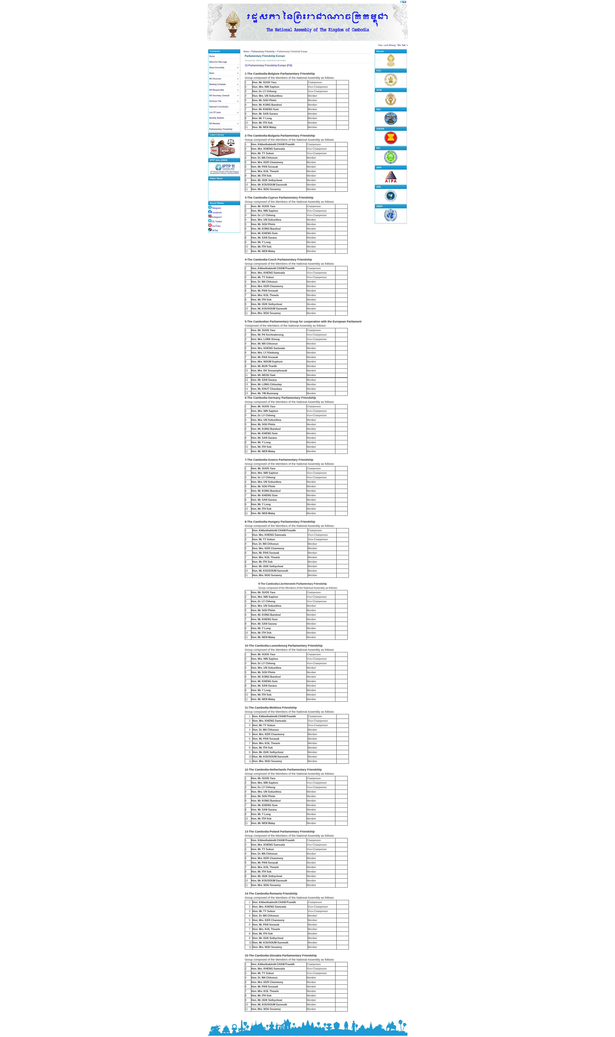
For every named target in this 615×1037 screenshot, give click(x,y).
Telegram (216, 208)
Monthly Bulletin (216, 118)
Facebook (217, 212)
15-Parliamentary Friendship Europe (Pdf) (268, 65)
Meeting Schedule (223, 84)
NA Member (223, 123)
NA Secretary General (223, 95)
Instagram (217, 217)
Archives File (223, 101)
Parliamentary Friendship (220, 129)
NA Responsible (223, 90)
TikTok (215, 230)
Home (212, 56)
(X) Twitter (217, 221)
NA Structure (223, 79)
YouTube (216, 226)
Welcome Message (218, 62)
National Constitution (218, 107)
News (223, 73)
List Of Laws (223, 112)
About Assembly (223, 67)
